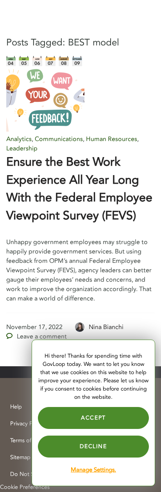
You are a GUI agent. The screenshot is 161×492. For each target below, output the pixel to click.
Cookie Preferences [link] (25, 487)
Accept (93, 417)
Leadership (22, 148)
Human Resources (111, 139)
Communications (59, 139)
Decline (93, 446)
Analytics (19, 139)
